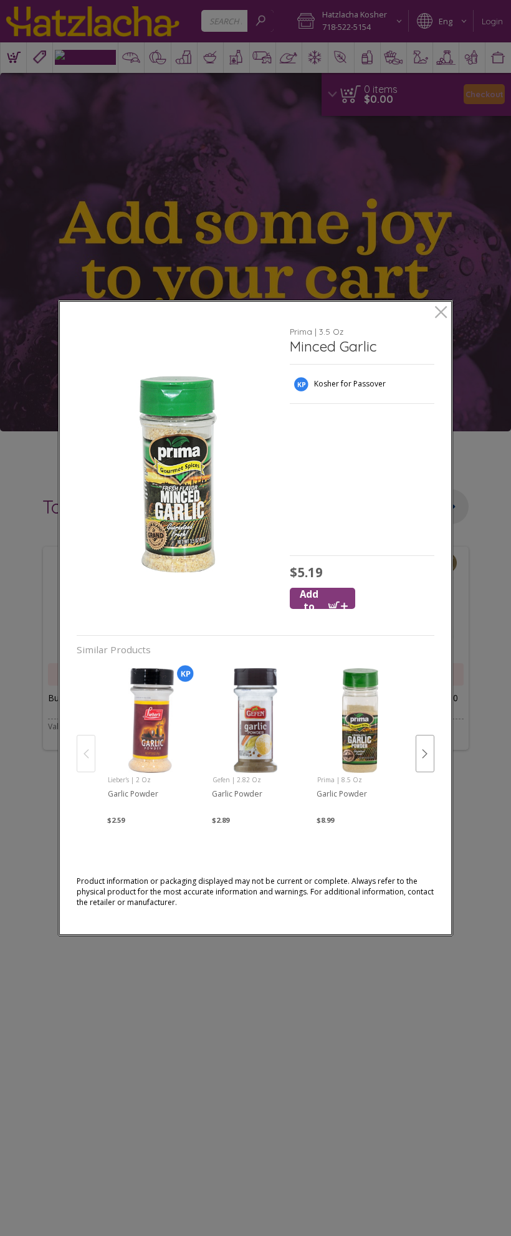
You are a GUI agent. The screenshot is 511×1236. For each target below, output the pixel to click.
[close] (440, 313)
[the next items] (425, 753)
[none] (151, 741)
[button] (178, 474)
